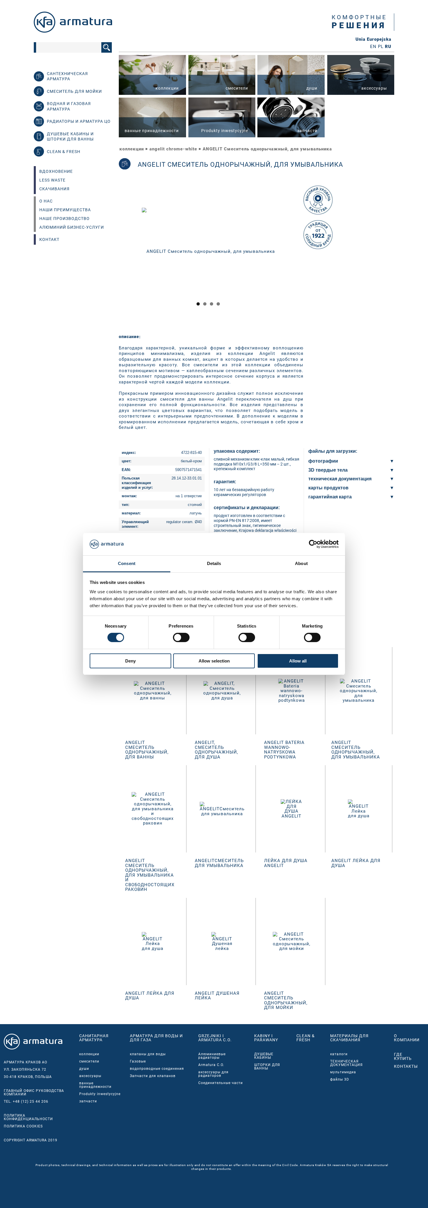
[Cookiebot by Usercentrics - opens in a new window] (313, 544)
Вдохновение (56, 171)
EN (373, 46)
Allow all (298, 660)
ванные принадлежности (95, 1085)
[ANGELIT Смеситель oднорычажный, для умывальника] (208, 251)
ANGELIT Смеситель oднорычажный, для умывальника (267, 149)
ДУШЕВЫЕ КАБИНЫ (263, 1056)
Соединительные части (220, 1083)
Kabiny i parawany (266, 1037)
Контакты (406, 1066)
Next (306, 256)
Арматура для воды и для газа (156, 1037)
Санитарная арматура (94, 1037)
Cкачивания (54, 189)
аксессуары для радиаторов (213, 1074)
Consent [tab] (126, 563)
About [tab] (301, 563)
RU (388, 46)
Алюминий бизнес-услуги (71, 227)
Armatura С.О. (211, 1065)
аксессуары (90, 1076)
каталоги (339, 1054)
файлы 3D (339, 1079)
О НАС (46, 201)
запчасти (88, 1101)
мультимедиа (343, 1072)
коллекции (131, 149)
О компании (407, 1037)
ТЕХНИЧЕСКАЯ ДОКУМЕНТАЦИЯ (346, 1063)
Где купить (403, 1056)
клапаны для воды (148, 1054)
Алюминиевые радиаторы (212, 1056)
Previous (111, 256)
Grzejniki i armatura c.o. (215, 1037)
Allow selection (214, 660)
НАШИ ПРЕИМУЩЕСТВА (65, 210)
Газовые (138, 1061)
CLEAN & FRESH (305, 1037)
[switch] (181, 637)
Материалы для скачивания (349, 1037)
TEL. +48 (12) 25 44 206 (26, 1101)
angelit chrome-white (173, 149)
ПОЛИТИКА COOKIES (23, 1126)
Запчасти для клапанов (153, 1076)
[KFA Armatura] (73, 31)
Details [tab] (214, 563)
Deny (130, 660)
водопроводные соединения (157, 1069)
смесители (89, 1061)
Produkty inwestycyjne (100, 1094)
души (84, 1069)
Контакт (49, 239)
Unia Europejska (373, 39)
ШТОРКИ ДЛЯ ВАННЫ (267, 1066)
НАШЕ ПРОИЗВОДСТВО (64, 218)
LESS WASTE (52, 180)
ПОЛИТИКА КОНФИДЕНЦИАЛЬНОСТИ (28, 1117)
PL (380, 46)
